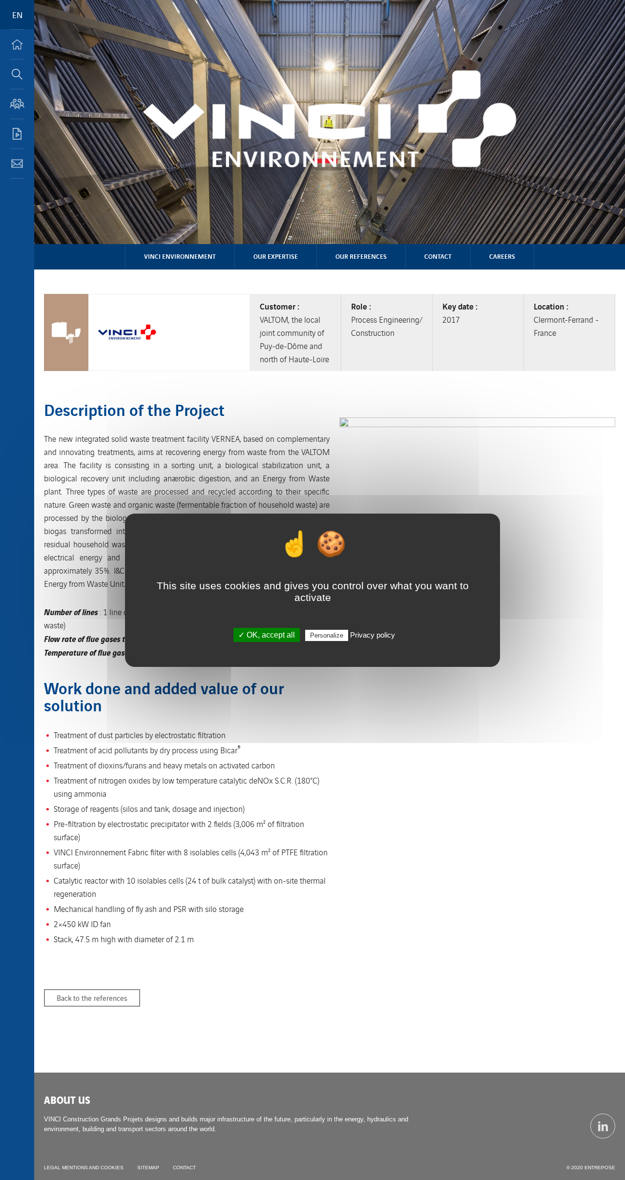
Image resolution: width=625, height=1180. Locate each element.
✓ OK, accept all (266, 635)
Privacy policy (372, 635)
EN (17, 15)
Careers (502, 256)
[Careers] (17, 104)
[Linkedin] (602, 1126)
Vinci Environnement (180, 256)
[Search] (17, 74)
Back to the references (92, 998)
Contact (438, 256)
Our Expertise (275, 256)
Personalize (326, 635)
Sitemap (148, 1167)
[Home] (17, 44)
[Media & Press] (17, 133)
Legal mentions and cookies (84, 1167)
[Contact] (17, 163)
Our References (361, 256)
